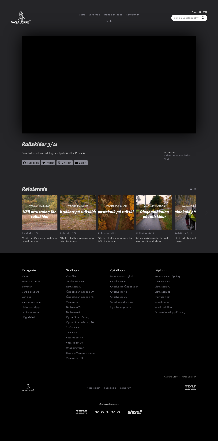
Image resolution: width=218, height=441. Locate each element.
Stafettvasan (73, 327)
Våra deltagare (30, 291)
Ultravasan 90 (162, 286)
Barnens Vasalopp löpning (169, 312)
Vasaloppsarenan (32, 301)
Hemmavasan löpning (167, 276)
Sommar (27, 286)
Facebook (110, 387)
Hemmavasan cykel (121, 276)
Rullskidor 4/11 (145, 233)
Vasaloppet (72, 301)
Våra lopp (94, 14)
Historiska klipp (31, 306)
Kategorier (132, 14)
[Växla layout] (193, 189)
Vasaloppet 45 (74, 337)
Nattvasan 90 (73, 306)
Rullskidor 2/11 (69, 233)
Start (82, 14)
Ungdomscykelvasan (122, 301)
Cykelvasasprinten (121, 306)
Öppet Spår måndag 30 (80, 291)
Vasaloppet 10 (74, 357)
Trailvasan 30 (161, 296)
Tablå (109, 20)
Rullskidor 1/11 (31, 233)
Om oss (26, 296)
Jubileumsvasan (31, 312)
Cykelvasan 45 (118, 291)
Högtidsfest (28, 317)
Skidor (167, 159)
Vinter (25, 276)
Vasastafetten (162, 301)
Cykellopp (117, 270)
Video (167, 155)
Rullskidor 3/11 (107, 233)
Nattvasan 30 (73, 286)
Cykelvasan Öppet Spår (124, 286)
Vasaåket (71, 276)
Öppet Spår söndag (77, 317)
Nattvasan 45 (73, 312)
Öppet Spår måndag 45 (80, 296)
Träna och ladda (113, 14)
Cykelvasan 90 (118, 281)
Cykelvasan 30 (118, 296)
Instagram (125, 387)
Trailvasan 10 (161, 281)
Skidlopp (72, 270)
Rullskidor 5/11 (183, 233)
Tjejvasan (71, 332)
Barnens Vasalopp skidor (80, 352)
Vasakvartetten (163, 306)
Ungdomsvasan (75, 347)
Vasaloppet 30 (74, 342)
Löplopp (160, 270)
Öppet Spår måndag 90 (80, 322)
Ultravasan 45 (162, 291)
